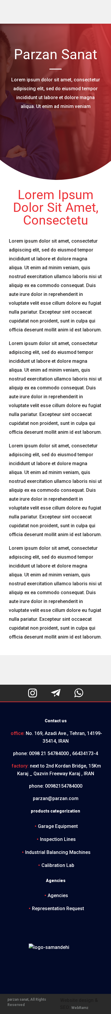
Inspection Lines (58, 839)
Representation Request (58, 908)
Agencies (58, 895)
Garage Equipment (58, 826)
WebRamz (80, 1008)
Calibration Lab (57, 865)
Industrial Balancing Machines (58, 852)
